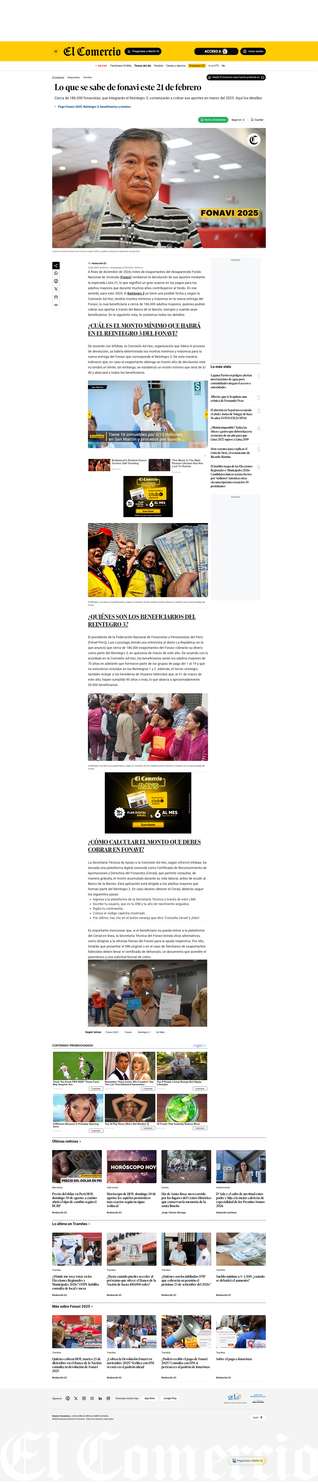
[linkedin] (100, 1398)
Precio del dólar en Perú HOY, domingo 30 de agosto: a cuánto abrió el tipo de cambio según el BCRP (74, 1200)
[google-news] (108, 1398)
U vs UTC (214, 65)
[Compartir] (56, 265)
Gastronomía (223, 1187)
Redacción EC (99, 263)
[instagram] (84, 1398)
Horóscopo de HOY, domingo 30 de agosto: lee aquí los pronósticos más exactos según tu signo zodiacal (131, 1200)
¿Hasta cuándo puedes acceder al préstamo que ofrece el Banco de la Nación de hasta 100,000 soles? (131, 1280)
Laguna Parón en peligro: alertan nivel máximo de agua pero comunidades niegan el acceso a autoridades (231, 381)
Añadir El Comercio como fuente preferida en (236, 77)
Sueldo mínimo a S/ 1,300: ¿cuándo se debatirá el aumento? (240, 1278)
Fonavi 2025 (112, 1032)
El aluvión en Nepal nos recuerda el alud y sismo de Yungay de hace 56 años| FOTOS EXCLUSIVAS (232, 414)
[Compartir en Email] (56, 297)
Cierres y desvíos (176, 65)
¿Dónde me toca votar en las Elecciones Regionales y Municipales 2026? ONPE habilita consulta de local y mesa (75, 1282)
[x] (76, 1398)
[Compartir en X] (56, 289)
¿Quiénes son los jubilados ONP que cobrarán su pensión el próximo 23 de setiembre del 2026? (186, 1280)
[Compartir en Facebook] (56, 281)
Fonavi (126, 277)
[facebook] (68, 1398)
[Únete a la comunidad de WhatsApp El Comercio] (213, 120)
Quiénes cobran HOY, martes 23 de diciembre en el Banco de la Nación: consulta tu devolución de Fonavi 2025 (77, 1365)
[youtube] (92, 1398)
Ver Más (160, 1032)
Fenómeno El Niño (121, 65)
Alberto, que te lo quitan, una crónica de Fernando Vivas (229, 398)
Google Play (170, 1398)
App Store (150, 1398)
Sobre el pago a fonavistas (234, 1359)
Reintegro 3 (135, 293)
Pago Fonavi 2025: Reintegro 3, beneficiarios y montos (94, 106)
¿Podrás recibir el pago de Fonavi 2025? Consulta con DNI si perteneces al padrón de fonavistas (185, 1363)
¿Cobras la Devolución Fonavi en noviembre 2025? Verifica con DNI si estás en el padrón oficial (130, 1363)
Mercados (57, 1187)
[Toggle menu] (55, 51)
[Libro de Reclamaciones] (258, 1398)
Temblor (158, 65)
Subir (255, 1417)
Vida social (112, 1187)
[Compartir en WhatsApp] (56, 273)
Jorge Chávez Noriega (173, 1212)
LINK (192, 899)
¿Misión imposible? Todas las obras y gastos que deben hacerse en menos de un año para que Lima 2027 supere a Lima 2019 (231, 433)
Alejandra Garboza (226, 1212)
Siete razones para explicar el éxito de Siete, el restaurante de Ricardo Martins (230, 453)
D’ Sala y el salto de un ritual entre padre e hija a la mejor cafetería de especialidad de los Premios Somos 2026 (240, 1200)
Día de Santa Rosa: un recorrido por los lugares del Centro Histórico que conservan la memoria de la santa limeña (186, 1200)
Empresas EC (197, 65)
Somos (165, 1187)
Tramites (56, 1270)
